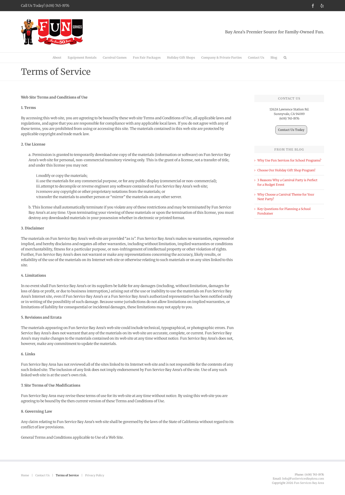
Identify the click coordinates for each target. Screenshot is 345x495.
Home (25, 475)
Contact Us (42, 475)
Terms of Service (67, 475)
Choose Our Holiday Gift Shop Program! (286, 170)
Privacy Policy (94, 475)
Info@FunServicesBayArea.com (303, 478)
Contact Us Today (291, 130)
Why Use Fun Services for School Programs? (289, 160)
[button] (285, 58)
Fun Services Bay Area (309, 483)
